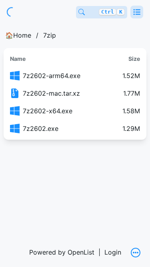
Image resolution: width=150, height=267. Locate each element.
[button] (136, 12)
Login (112, 252)
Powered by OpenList (61, 252)
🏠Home (18, 35)
